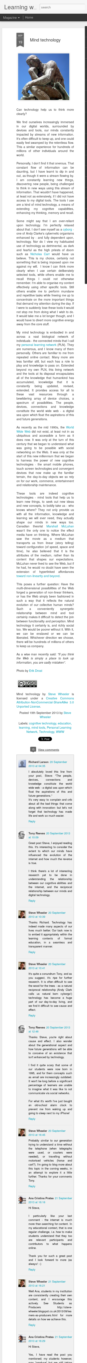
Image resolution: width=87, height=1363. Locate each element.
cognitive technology (42, 723)
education (64, 723)
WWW (60, 732)
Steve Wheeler (58, 694)
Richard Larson (39, 762)
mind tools (38, 727)
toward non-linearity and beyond (38, 576)
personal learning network (39, 345)
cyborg (67, 229)
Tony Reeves (37, 833)
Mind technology (45, 40)
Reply (32, 821)
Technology (46, 732)
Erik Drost (35, 670)
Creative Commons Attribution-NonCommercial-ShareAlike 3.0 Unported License (45, 702)
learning (24, 727)
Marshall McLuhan (60, 526)
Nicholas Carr (40, 254)
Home (29, 17)
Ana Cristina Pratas (41, 1198)
